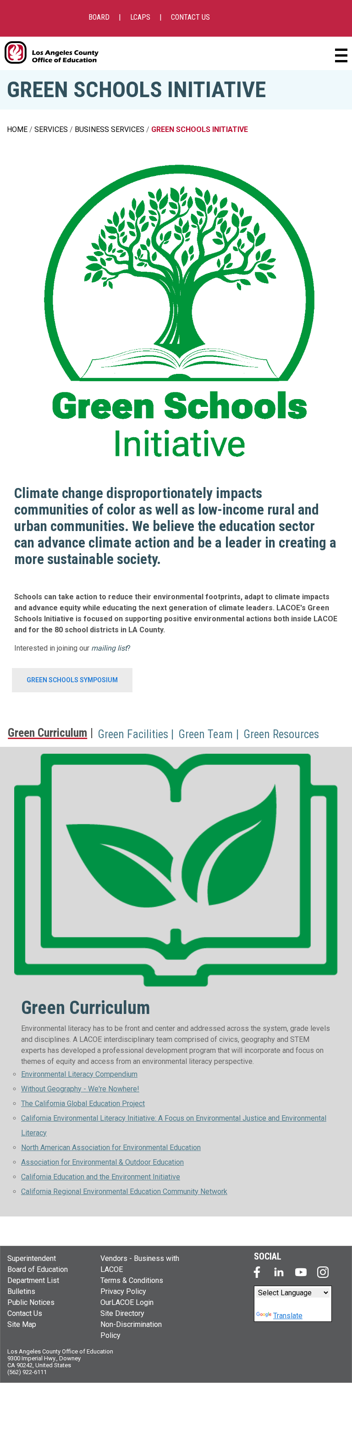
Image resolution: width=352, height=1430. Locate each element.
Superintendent (31, 1258)
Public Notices (31, 1302)
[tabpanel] (176, 981)
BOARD (99, 17)
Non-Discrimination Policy (131, 1330)
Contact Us (24, 1313)
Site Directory (122, 1313)
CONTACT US (190, 17)
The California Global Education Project (83, 1103)
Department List (33, 1280)
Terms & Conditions (131, 1280)
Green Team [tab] (205, 734)
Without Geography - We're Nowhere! (80, 1089)
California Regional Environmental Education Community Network (124, 1191)
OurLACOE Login (127, 1302)
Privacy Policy (123, 1291)
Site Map (21, 1324)
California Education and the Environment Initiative (100, 1176)
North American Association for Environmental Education (111, 1147)
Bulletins (21, 1291)
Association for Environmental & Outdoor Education (102, 1162)
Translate (287, 1315)
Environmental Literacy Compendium (79, 1074)
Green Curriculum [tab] (47, 734)
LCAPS (140, 17)
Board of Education (37, 1269)
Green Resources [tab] (281, 734)
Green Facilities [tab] (133, 734)
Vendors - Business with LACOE (139, 1264)
